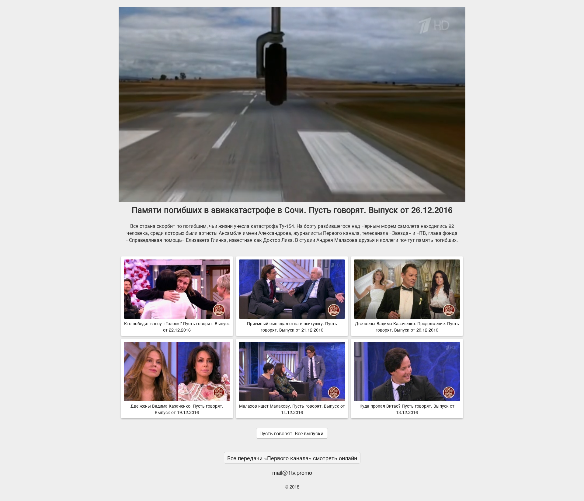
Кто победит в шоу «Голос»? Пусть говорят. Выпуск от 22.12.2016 (177, 326)
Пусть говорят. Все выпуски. (292, 433)
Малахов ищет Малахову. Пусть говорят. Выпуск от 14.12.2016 (292, 408)
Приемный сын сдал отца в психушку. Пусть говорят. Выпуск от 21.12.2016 (292, 326)
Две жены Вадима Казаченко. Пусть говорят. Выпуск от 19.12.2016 (176, 408)
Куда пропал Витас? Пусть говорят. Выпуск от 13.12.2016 (407, 408)
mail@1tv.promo (292, 472)
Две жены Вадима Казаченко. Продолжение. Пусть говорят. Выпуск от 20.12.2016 (407, 326)
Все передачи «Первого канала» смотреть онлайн (292, 458)
